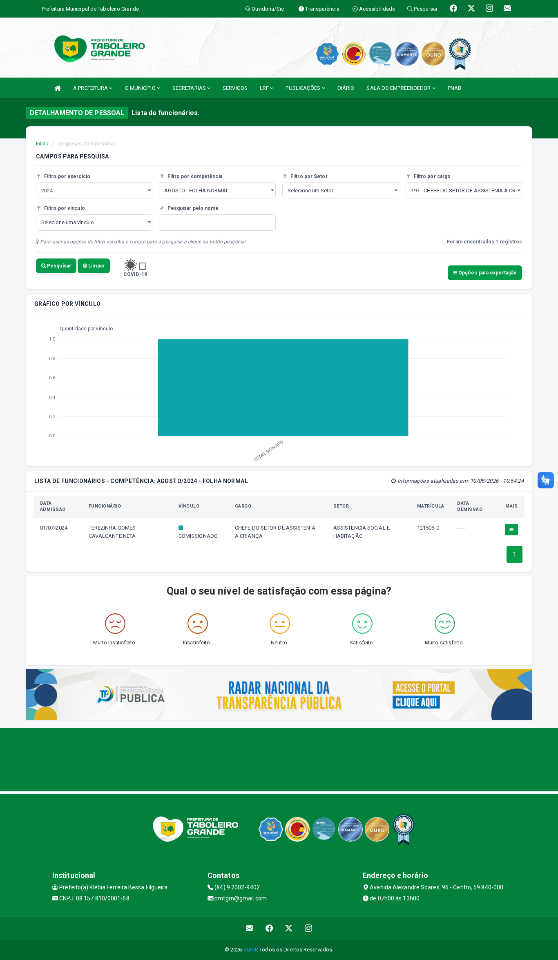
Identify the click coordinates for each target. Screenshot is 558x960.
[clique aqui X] (289, 928)
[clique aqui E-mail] (250, 928)
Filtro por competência (194, 176)
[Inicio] (57, 88)
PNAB (454, 88)
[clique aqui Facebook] (269, 928)
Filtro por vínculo (64, 208)
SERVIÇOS (235, 88)
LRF (265, 88)
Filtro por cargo (432, 176)
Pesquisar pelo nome (192, 208)
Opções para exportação (487, 273)
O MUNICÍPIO (141, 88)
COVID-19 (135, 274)
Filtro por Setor (308, 176)
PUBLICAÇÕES (303, 88)
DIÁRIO (346, 88)
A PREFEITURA (91, 88)
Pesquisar (58, 266)
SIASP (250, 950)
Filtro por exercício (66, 176)
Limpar (96, 266)
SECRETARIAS (189, 88)
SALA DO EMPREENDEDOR (399, 88)
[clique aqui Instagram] (308, 928)
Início (42, 143)
